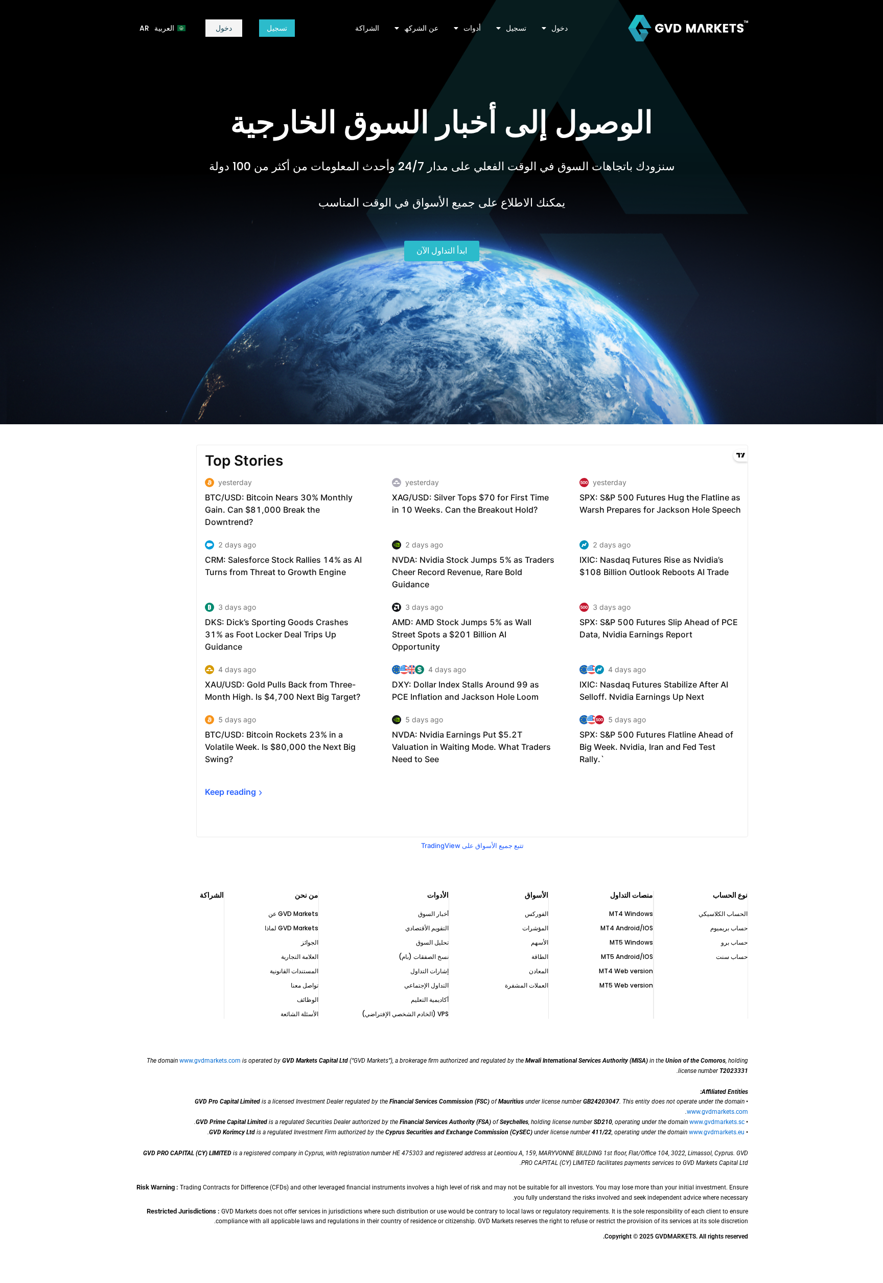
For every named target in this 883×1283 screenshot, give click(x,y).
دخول (559, 28)
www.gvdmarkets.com (210, 1060)
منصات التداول (631, 895)
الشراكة (367, 28)
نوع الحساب (730, 895)
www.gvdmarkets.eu (717, 1132)
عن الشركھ (421, 28)
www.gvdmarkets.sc (717, 1122)
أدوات (472, 28)
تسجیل (516, 28)
